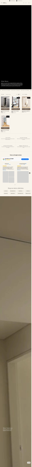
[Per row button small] (19, 94)
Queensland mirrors (20, 193)
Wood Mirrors (6, 193)
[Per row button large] (18, 94)
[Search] (23, 3)
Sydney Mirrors (13, 193)
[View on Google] (3, 164)
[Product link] (5, 102)
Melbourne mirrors (28, 193)
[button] (1, 2)
